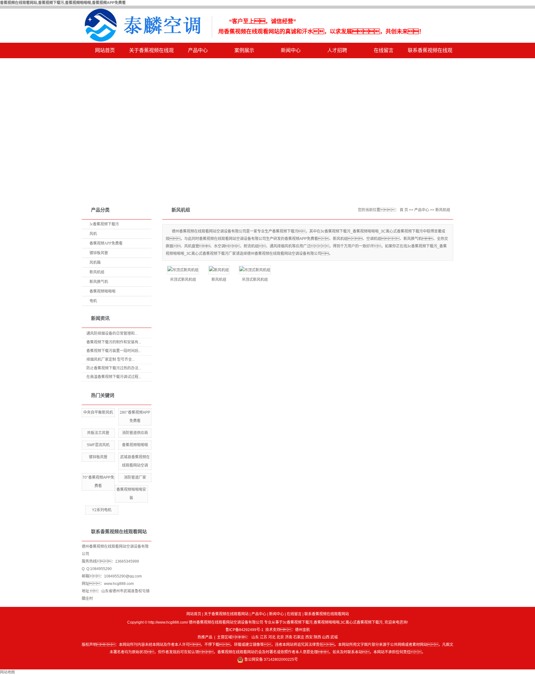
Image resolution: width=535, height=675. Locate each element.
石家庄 (298, 637)
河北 (272, 637)
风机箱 (95, 262)
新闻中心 (291, 50)
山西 (325, 637)
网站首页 (105, 50)
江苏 (263, 637)
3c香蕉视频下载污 (104, 224)
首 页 (404, 210)
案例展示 (244, 50)
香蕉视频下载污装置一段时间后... (113, 351)
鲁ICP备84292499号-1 (244, 630)
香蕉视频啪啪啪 (102, 291)
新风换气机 (98, 282)
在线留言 (384, 50)
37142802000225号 (281, 659)
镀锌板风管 (98, 253)
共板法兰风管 (98, 433)
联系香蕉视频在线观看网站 (430, 53)
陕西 (317, 637)
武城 (334, 637)
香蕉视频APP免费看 (106, 243)
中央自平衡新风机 (98, 412)
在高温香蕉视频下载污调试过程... (113, 377)
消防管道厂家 (135, 477)
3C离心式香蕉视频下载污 (362, 622)
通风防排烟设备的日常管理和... (111, 333)
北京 (280, 637)
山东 (255, 637)
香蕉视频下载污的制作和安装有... (113, 342)
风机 (93, 234)
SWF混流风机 (98, 445)
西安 (309, 637)
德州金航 (302, 630)
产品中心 (198, 50)
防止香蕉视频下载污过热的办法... (113, 368)
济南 (288, 637)
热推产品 (205, 637)
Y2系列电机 (101, 510)
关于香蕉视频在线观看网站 (151, 53)
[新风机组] (218, 269)
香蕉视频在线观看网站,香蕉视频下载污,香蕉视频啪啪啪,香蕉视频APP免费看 (63, 3)
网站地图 (7, 672)
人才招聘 (337, 50)
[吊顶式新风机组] (183, 269)
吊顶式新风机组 (183, 279)
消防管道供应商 (135, 433)
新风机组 (96, 272)
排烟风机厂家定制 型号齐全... (110, 359)
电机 (93, 301)
